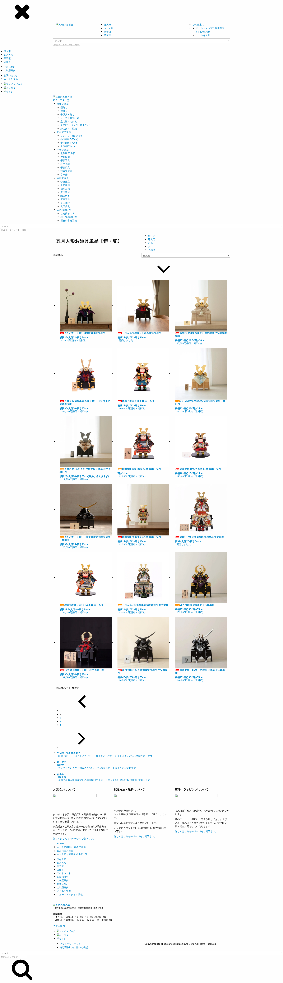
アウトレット (64, 873)
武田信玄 (65, 206)
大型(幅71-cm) (67, 146)
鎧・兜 (151, 235)
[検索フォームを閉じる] (141, 11)
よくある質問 (64, 891)
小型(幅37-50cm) (69, 139)
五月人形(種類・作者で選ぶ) (72, 847)
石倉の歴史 (63, 876)
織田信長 (65, 195)
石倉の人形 (61, 100)
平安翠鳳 (65, 160)
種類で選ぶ (63, 103)
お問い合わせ (203, 31)
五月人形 (108, 28)
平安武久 (65, 167)
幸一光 (64, 174)
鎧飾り (64, 107)
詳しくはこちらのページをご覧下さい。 (74, 838)
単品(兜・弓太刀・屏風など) (75, 125)
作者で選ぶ (63, 149)
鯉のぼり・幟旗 (68, 128)
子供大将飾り (67, 114)
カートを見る (203, 35)
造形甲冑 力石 (67, 153)
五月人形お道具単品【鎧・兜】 (73, 854)
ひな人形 (61, 859)
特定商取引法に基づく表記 (74, 947)
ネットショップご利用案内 (210, 28)
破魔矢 (107, 35)
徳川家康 (65, 188)
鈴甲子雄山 (66, 164)
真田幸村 (65, 192)
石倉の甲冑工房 (68, 220)
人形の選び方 (64, 209)
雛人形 (107, 24)
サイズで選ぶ (64, 132)
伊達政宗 (65, 181)
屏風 (150, 242)
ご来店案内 (198, 24)
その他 (151, 250)
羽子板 (107, 31)
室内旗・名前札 (68, 121)
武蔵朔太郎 (66, 171)
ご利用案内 (9, 70)
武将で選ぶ (63, 178)
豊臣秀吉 (65, 199)
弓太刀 (151, 239)
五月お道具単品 (65, 850)
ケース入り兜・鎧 (69, 118)
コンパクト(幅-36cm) (71, 135)
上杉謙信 (65, 185)
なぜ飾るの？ (67, 213)
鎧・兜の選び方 (68, 217)
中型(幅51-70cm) (69, 142)
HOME (60, 843)
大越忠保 (65, 156)
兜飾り (64, 111)
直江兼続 (65, 202)
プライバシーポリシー (71, 943)
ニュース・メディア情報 (70, 894)
